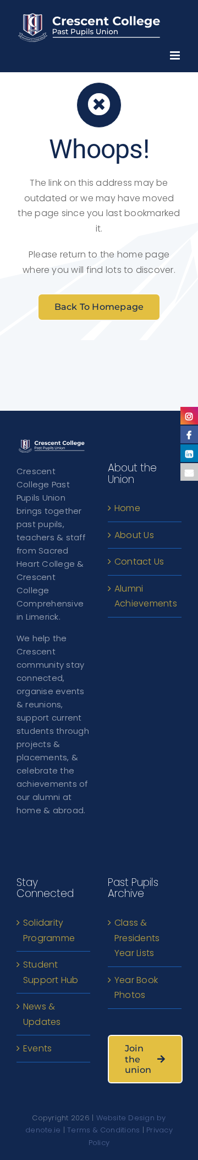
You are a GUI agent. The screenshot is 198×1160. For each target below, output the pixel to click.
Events (37, 1048)
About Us (134, 535)
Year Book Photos (136, 988)
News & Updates (42, 1014)
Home (127, 508)
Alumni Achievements (145, 596)
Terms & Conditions (103, 1130)
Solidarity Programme (49, 930)
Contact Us (139, 561)
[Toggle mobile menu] (176, 52)
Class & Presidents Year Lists (137, 937)
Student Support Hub (51, 972)
